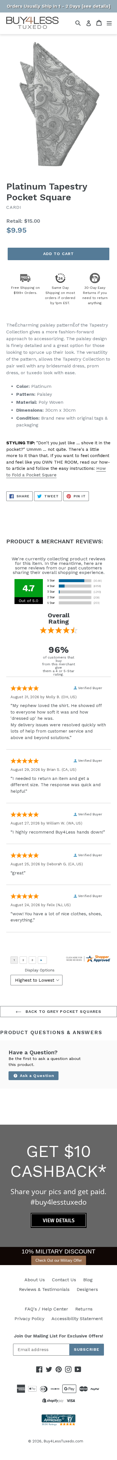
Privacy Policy (29, 1318)
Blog (88, 1279)
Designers (87, 1289)
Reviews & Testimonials (44, 1289)
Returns (84, 1309)
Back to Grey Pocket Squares (62, 1011)
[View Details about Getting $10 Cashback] (59, 1226)
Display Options (40, 970)
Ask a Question (36, 1075)
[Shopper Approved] (58, 1424)
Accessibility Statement (77, 1318)
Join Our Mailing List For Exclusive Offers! (58, 1336)
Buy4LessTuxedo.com (63, 1441)
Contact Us (64, 1279)
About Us (34, 1279)
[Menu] (109, 23)
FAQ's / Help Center (46, 1309)
